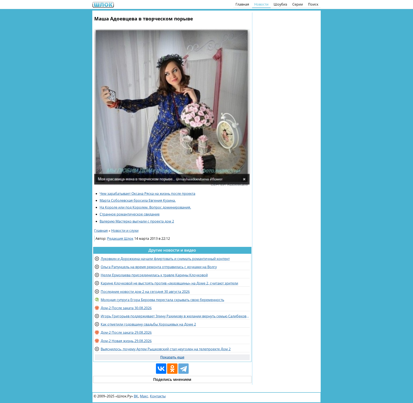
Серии (297, 4)
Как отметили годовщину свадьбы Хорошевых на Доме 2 (148, 324)
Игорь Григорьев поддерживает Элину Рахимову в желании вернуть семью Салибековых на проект (175, 316)
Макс (144, 396)
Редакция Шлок (120, 238)
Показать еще (172, 357)
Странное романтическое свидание (130, 214)
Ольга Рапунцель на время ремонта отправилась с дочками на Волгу (159, 267)
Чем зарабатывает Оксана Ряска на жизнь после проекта (147, 193)
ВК (136, 396)
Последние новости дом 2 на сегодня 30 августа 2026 (145, 291)
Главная (242, 4)
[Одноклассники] (172, 368)
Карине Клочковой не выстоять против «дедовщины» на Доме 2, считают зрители (169, 283)
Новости (261, 4)
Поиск (313, 4)
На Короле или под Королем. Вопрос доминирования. (145, 207)
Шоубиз (280, 4)
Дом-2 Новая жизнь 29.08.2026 (126, 340)
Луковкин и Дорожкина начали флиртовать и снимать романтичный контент (165, 258)
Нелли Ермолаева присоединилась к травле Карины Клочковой (154, 275)
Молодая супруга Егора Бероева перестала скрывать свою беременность (162, 299)
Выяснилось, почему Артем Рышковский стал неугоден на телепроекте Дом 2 (166, 349)
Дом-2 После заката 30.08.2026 (126, 308)
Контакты (158, 396)
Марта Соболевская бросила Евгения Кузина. (138, 200)
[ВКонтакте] (161, 368)
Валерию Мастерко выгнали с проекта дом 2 (137, 221)
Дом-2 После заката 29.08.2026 (126, 332)
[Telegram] (183, 368)
